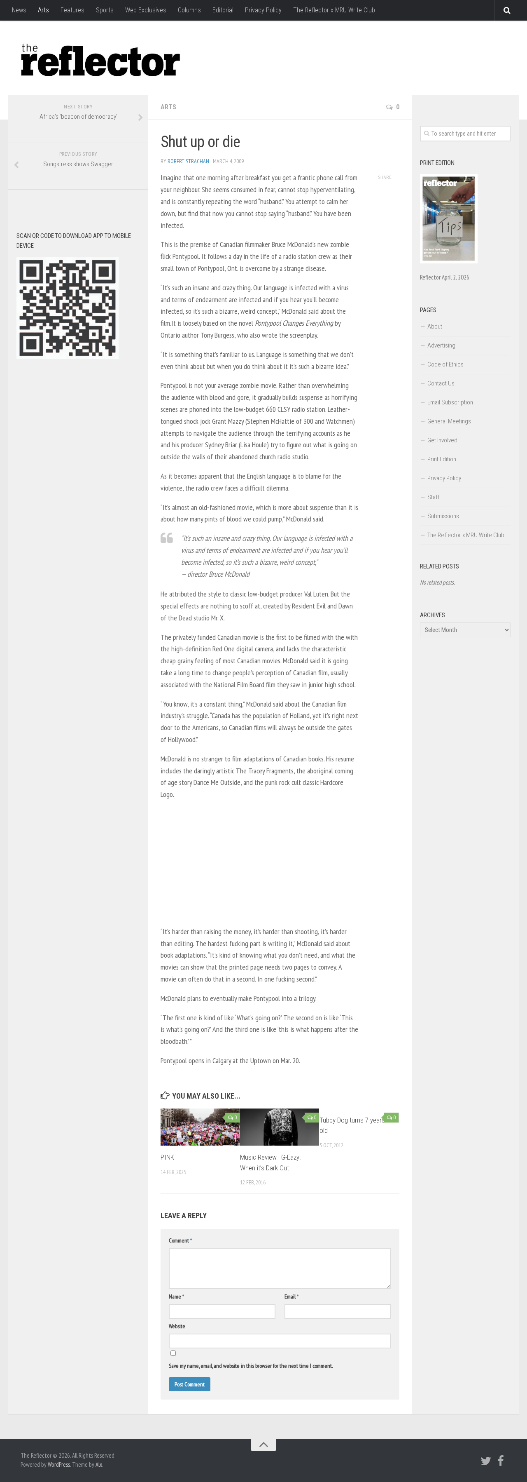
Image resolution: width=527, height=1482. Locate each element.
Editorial (222, 10)
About (434, 326)
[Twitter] (486, 1461)
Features (72, 10)
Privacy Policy (263, 10)
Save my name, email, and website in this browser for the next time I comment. (251, 1365)
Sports (105, 10)
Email (291, 1296)
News (19, 10)
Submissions (443, 516)
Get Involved (442, 440)
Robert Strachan (188, 161)
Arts (43, 10)
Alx (99, 1464)
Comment (180, 1240)
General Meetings (449, 421)
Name (176, 1296)
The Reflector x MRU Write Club (334, 10)
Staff (433, 497)
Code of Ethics (445, 364)
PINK (167, 1157)
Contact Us (441, 383)
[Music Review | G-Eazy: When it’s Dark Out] (279, 1127)
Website (177, 1326)
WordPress (59, 1464)
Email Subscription (450, 402)
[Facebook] (500, 1461)
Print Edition (441, 459)
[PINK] (200, 1127)
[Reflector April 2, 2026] (449, 261)
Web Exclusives (145, 10)
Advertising (441, 345)
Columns (189, 10)
